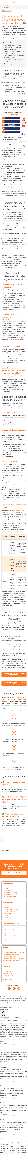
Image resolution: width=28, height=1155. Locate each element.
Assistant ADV (7, 934)
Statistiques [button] (3, 1097)
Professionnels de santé (10, 894)
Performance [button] (3, 1080)
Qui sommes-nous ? (9, 971)
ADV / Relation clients (9, 913)
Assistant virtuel (7, 940)
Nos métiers (6, 928)
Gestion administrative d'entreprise (13, 952)
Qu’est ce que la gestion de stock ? (13, 45)
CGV (4, 977)
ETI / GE (5, 888)
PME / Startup (7, 890)
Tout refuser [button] (2, 1007)
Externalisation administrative (12, 954)
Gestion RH (6, 915)
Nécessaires (4, 1049)
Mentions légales (8, 979)
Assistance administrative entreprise (14, 958)
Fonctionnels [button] (3, 1061)
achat (21, 303)
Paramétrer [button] (6, 1007)
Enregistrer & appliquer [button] (6, 1154)
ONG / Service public (9, 896)
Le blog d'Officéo (8, 975)
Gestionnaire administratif (10, 938)
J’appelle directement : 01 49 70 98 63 (14, 683)
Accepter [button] (10, 1007)
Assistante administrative (10, 930)
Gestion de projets (8, 917)
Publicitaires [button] (3, 1114)
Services (9, 5)
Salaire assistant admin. (10, 942)
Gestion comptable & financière (12, 909)
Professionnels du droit (10, 892)
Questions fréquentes (9, 64)
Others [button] (2, 1133)
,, (14, 699)
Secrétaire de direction (10, 932)
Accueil (3, 5)
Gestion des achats (9, 911)
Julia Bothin (8, 11)
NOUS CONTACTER (14, 872)
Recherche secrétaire (9, 956)
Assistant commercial (9, 936)
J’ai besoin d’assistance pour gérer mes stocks (14, 674)
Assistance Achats (18, 5)
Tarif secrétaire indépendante (11, 960)
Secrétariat (6, 907)
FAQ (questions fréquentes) (11, 973)
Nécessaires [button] (3, 1043)
